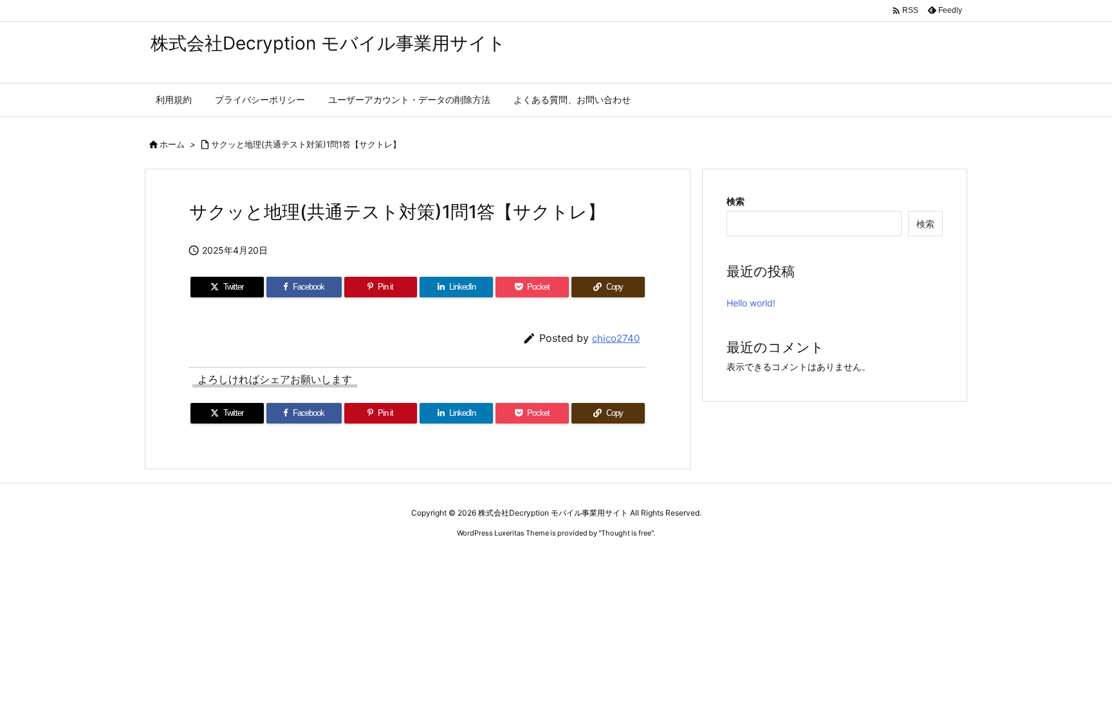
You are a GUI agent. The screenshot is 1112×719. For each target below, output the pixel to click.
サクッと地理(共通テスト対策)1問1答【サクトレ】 (306, 144)
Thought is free (626, 532)
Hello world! (751, 302)
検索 (736, 201)
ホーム (172, 144)
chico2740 (616, 338)
